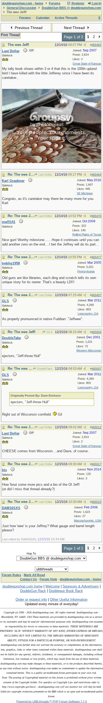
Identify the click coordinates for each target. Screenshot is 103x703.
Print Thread (10, 35)
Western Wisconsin (88, 350)
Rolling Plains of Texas (86, 234)
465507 (96, 368)
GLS (49, 332)
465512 (96, 427)
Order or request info (31, 599)
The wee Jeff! (18, 45)
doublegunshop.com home (22, 586)
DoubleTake (44, 368)
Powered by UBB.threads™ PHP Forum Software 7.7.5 (51, 701)
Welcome (52, 586)
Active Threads (66, 18)
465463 (96, 44)
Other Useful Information (68, 599)
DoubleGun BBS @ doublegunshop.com (71, 8)
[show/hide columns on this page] (99, 18)
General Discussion (21, 8)
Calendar (43, 18)
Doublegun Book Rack (66, 591)
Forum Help (48, 579)
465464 (96, 174)
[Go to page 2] (99, 37)
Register (78, 3)
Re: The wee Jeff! (21, 174)
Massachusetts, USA (87, 520)
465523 (96, 501)
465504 (96, 332)
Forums (54, 3)
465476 (96, 216)
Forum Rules (11, 575)
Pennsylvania (86, 271)
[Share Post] (84, 45)
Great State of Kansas (87, 63)
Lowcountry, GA (88, 313)
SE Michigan (85, 193)
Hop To (31, 553)
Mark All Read (34, 575)
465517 (96, 464)
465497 (96, 295)
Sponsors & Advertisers (81, 586)
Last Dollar (45, 174)
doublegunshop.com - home (22, 3)
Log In (96, 3)
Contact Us (28, 579)
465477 (96, 257)
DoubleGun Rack (33, 591)
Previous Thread (28, 28)
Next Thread (75, 28)
